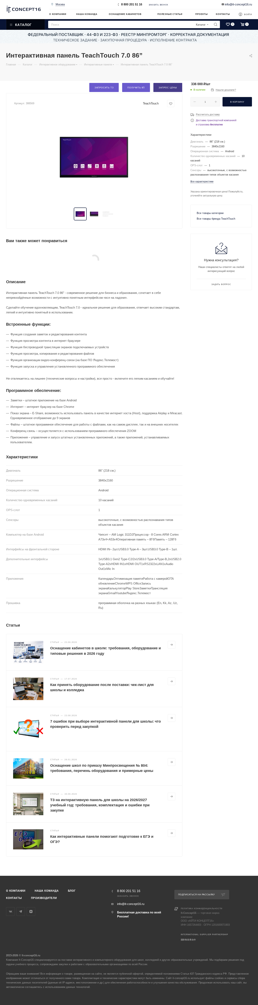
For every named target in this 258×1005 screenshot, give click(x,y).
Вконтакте (10, 911)
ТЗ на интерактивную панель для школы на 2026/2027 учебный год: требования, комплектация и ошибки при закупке (100, 805)
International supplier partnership (204, 934)
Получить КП (136, 87)
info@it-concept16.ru (238, 4)
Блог (72, 890)
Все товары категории (210, 213)
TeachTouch (151, 103)
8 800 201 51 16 (131, 4)
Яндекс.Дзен (31, 911)
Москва (60, 4)
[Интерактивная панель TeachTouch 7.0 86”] (94, 157)
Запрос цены (168, 87)
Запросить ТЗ (104, 87)
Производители (44, 898)
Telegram (20, 911)
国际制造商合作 (188, 940)
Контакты (14, 898)
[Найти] (215, 24)
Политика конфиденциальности (202, 908)
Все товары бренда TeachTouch (216, 218)
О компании (15, 890)
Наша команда (47, 890)
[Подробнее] (171, 645)
